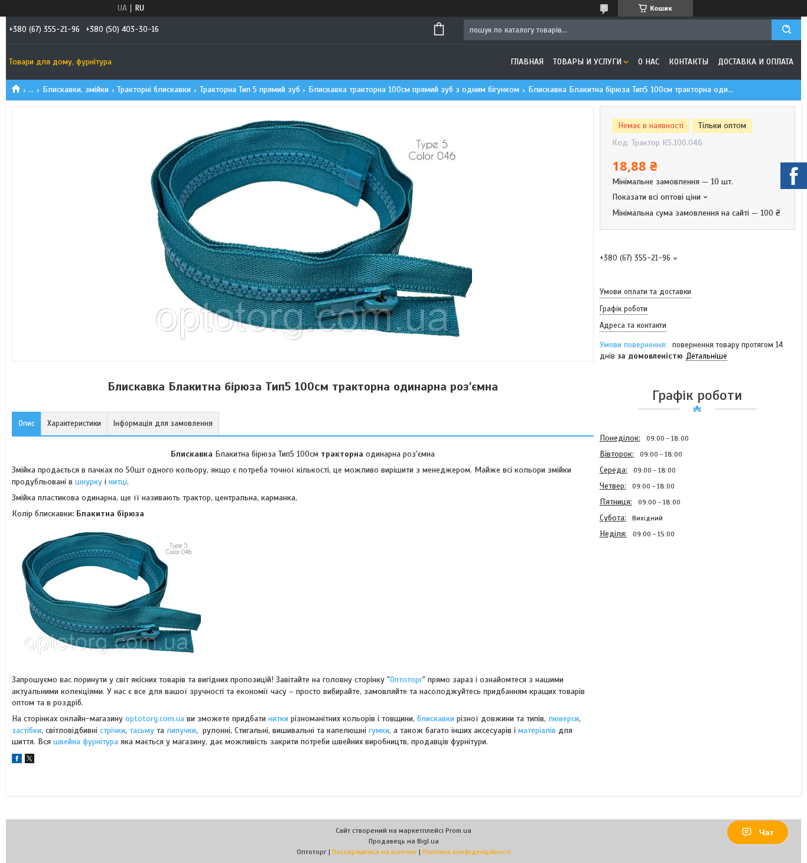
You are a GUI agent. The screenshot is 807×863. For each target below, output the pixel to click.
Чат (766, 832)
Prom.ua (458, 830)
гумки (379, 730)
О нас (648, 62)
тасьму (141, 730)
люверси (563, 719)
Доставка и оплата (755, 62)
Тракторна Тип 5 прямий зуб (250, 89)
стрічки (112, 730)
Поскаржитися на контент (374, 852)
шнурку (90, 482)
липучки (181, 730)
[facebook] (17, 760)
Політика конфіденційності (466, 852)
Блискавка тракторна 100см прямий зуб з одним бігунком (413, 89)
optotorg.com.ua (154, 719)
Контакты (688, 62)
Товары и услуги (587, 62)
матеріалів (537, 730)
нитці (118, 482)
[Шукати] (786, 29)
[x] (29, 760)
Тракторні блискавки (154, 89)
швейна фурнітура (87, 742)
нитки (278, 719)
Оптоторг (406, 680)
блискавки (435, 719)
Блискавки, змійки (76, 89)
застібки (26, 730)
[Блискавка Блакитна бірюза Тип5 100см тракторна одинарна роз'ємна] (641, 605)
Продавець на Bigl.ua (404, 841)
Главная (527, 62)
